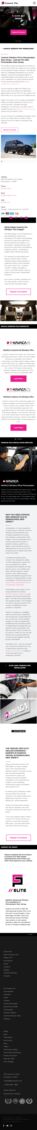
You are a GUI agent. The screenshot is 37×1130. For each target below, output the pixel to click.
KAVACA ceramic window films (17, 594)
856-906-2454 (6, 188)
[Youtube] (7, 1125)
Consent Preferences (16, 1121)
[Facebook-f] (3, 1125)
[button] (18, 32)
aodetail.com (5, 202)
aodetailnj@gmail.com (9, 195)
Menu (19, 41)
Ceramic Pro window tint (14, 651)
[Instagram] (11, 1125)
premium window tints (24, 109)
